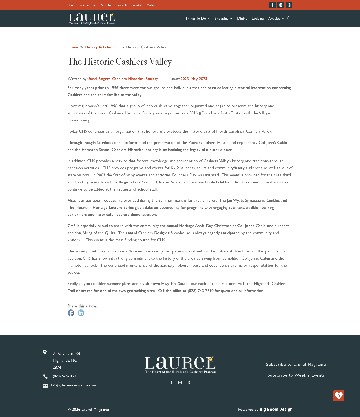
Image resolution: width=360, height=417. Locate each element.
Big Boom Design (276, 409)
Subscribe (122, 5)
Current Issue (88, 5)
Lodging (258, 18)
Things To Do (195, 18)
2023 (185, 78)
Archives (152, 5)
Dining (242, 18)
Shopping (222, 18)
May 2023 (199, 78)
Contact (137, 5)
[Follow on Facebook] (272, 5)
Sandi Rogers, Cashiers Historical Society (123, 78)
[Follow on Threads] (289, 5)
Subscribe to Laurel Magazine (296, 364)
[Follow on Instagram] (281, 5)
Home (71, 5)
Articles (274, 18)
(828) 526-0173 (64, 376)
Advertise (106, 5)
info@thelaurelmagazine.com (73, 385)
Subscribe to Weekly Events (296, 375)
